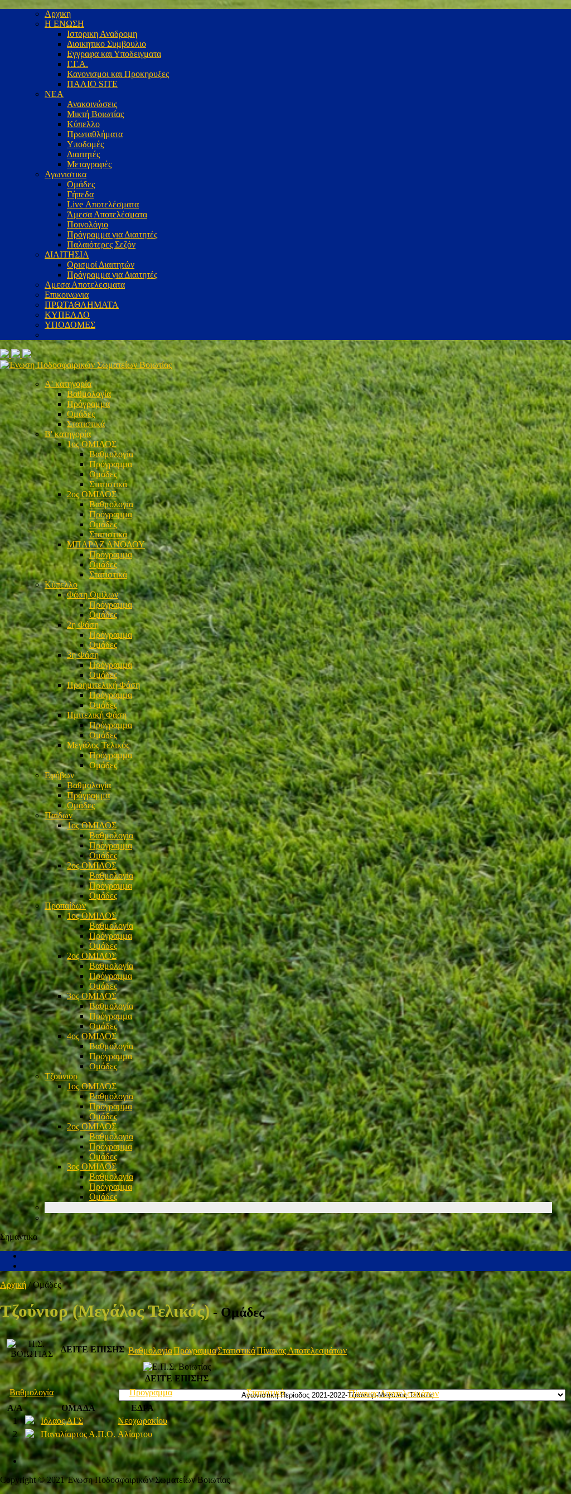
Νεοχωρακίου (142, 1420)
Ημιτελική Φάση (97, 715)
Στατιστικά (86, 424)
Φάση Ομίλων (92, 594)
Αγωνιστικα (65, 174)
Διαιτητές (83, 154)
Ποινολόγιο (87, 224)
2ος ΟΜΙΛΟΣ (92, 494)
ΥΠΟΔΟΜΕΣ (70, 324)
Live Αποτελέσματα (103, 204)
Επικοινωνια (67, 294)
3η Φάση (83, 654)
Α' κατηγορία (68, 384)
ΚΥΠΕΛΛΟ (67, 314)
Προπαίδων (65, 905)
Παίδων (58, 815)
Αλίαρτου (135, 1434)
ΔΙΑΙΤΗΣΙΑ (67, 254)
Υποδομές (85, 144)
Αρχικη (58, 13)
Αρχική (13, 1284)
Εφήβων (59, 775)
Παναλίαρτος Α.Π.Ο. (78, 1434)
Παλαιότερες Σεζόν (101, 244)
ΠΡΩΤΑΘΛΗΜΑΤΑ (82, 304)
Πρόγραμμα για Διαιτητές (112, 234)
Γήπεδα (80, 194)
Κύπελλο (83, 124)
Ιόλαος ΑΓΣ (62, 1420)
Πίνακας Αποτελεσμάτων (302, 1350)
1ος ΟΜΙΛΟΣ (92, 444)
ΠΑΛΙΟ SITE (92, 84)
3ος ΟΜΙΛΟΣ (92, 996)
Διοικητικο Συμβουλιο (106, 43)
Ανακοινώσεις (92, 104)
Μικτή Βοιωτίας (95, 114)
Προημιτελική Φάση (103, 685)
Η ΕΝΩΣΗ (64, 23)
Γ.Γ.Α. (77, 64)
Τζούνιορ (61, 1076)
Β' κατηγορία (68, 434)
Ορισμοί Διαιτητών (100, 264)
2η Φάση (83, 624)
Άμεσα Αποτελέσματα (107, 214)
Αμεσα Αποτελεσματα (85, 284)
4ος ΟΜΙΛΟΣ (92, 1036)
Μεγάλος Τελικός (98, 745)
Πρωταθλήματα (95, 134)
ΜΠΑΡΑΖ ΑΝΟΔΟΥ (106, 544)
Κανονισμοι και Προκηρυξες (118, 74)
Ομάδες (81, 184)
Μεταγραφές (89, 164)
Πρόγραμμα (88, 404)
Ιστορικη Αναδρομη (102, 33)
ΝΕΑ (54, 94)
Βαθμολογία (89, 394)
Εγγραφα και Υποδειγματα (114, 54)
